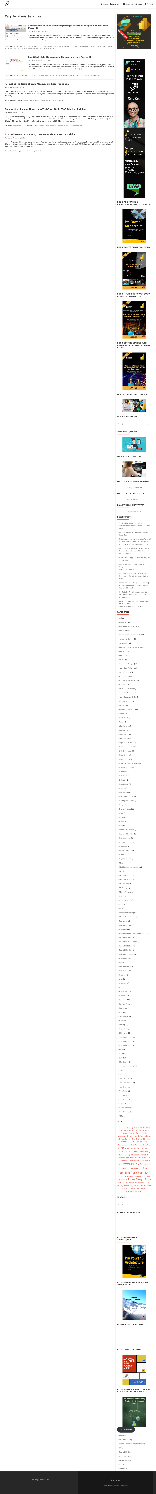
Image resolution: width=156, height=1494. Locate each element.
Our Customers (125, 1456)
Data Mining (123, 755)
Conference (49, 126)
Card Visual (123, 718)
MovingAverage (125, 892)
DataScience (123, 784)
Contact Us (123, 1469)
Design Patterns (125, 809)
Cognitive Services (126, 743)
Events (121, 821)
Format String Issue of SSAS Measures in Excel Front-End (37, 84)
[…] (52, 40)
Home (105, 4)
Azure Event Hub (125, 676)
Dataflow (122, 776)
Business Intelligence (126, 709)
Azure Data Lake (125, 672)
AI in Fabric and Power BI (128, 626)
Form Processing (125, 842)
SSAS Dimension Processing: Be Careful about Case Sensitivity (40, 134)
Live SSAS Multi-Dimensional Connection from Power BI (59, 57)
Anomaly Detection (126, 639)
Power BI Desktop (50, 75)
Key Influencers (125, 859)
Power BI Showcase (126, 954)
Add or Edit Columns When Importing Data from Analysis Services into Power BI (68, 26)
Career (121, 722)
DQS (121, 813)
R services (122, 1000)
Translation (123, 1099)
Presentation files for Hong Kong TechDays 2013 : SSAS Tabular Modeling (45, 109)
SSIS (120, 1058)
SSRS (121, 1070)
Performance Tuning (126, 913)
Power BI (15, 46)
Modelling (123, 888)
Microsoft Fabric (125, 875)
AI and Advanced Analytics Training (132, 1444)
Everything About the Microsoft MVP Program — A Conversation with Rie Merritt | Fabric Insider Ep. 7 (135, 566)
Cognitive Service (125, 738)
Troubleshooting (44, 100)
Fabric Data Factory (126, 830)
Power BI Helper (125, 937)
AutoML (122, 651)
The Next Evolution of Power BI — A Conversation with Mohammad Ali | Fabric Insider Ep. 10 (134, 525)
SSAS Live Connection (64, 75)
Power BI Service (125, 950)
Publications (123, 971)
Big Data (122, 705)
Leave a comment (50, 48)
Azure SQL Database (126, 693)
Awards (122, 655)
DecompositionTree (126, 801)
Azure (121, 660)
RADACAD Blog (125, 1460)
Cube (73, 46)
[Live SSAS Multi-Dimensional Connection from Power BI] (15, 64)
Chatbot (122, 730)
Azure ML (122, 684)
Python (122, 975)
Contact (150, 4)
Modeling (135, 1160)
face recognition (125, 838)
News (121, 896)
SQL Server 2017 (125, 1041)
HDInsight (123, 846)
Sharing (122, 1025)
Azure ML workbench (127, 689)
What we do (116, 4)
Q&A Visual (123, 983)
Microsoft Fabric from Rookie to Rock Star (134, 1158)
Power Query (47, 46)
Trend (121, 1103)
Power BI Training (125, 1439)
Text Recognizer (125, 1087)
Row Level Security (130, 1182)
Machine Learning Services (128, 867)
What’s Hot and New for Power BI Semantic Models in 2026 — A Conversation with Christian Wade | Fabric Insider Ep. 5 (135, 603)
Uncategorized (124, 1108)
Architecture (123, 643)
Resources (129, 4)
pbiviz (121, 908)
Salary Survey (124, 1016)
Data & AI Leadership (127, 751)
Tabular (60, 126)
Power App (123, 921)
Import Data (79, 46)
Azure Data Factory (126, 668)
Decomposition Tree (126, 796)
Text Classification (125, 1083)
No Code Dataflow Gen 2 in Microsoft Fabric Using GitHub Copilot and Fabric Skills (133, 576)
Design (121, 805)
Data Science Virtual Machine (130, 763)
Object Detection (125, 900)
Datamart (122, 780)
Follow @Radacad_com (134, 488)
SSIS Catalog (123, 1062)
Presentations (16, 126)
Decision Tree (124, 792)
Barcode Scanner (125, 701)
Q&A (121, 979)
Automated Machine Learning (130, 647)
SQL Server (123, 1033)
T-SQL (121, 1074)
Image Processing (125, 850)
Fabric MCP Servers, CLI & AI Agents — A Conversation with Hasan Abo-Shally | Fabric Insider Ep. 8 (134, 550)
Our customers (126, 1429)
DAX (121, 788)
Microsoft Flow (124, 879)
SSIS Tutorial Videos (126, 1066)
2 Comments (95, 75)
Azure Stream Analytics (127, 697)
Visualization (124, 1112)
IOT (120, 855)
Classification (124, 734)
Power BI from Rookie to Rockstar (30, 46)
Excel (121, 825)
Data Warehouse (125, 767)
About (140, 4)
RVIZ (121, 1012)
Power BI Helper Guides (128, 942)
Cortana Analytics (125, 747)
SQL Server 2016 (125, 1037)
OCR (121, 904)
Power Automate (125, 925)
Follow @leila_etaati (134, 511)
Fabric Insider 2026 (126, 834)
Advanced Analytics (126, 1128)
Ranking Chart (124, 1004)
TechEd (65, 126)
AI (120, 618)
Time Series (123, 1091)
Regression (123, 1008)
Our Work (123, 1464)
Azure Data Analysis (126, 664)
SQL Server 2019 (125, 1045)
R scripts (122, 996)
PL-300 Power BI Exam (127, 917)
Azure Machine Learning (128, 680)
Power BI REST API (126, 946)
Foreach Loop (123, 1151)
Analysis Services (64, 46)
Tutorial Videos (141, 1188)
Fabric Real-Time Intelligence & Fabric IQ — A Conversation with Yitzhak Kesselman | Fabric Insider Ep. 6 (134, 585)
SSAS (40, 48)
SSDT (121, 1054)
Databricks (123, 772)
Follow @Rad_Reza (134, 499)
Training (122, 1095)
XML (121, 1116)
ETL (120, 817)
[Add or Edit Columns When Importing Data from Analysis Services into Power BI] (15, 31)
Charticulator (124, 726)
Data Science (124, 759)
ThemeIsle (124, 1486)
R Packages (123, 991)
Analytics (122, 631)
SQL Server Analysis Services (28, 48)
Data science (136, 1141)
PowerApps (123, 962)
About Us (122, 1435)
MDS (121, 871)
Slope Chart (123, 1029)
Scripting (122, 1020)
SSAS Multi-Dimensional (81, 75)
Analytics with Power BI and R (130, 635)
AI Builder (122, 622)
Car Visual (123, 713)
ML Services (123, 884)
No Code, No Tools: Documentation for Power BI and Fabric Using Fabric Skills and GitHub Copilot (134, 594)
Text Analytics (124, 1079)
